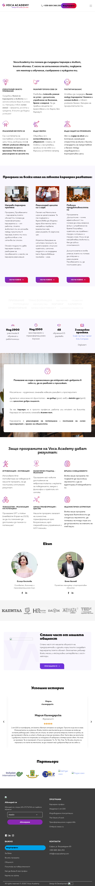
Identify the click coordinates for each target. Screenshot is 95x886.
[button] (3, 722)
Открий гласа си (56, 827)
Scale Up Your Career (82, 336)
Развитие (77, 301)
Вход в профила (69, 6)
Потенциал (21, 304)
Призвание (16, 300)
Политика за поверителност (17, 867)
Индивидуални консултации (61, 813)
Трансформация (40, 300)
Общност (9, 862)
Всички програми (12, 858)
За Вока (8, 853)
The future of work (56, 818)
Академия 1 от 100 (57, 809)
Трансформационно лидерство (62, 822)
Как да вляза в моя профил (16, 871)
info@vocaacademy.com (59, 854)
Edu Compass (82, 339)
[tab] (24, 572)
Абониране (25, 822)
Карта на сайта (12, 875)
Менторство (40, 304)
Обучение (62, 301)
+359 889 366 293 (52, 6)
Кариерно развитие (71, 308)
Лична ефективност (43, 308)
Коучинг (58, 304)
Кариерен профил (56, 804)
